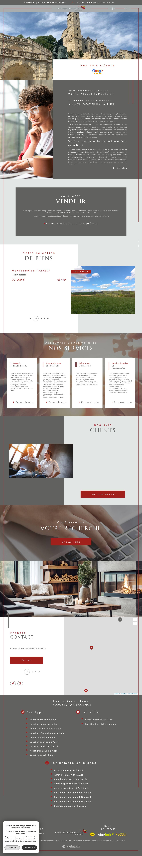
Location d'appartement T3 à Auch (73, 797)
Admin (96, 840)
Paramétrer (12, 848)
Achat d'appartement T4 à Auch (71, 788)
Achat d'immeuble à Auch (43, 750)
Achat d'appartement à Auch (45, 728)
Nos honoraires (63, 840)
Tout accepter (29, 848)
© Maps (123, 694)
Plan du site (74, 840)
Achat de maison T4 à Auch (68, 770)
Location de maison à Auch (44, 724)
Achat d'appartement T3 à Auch (71, 783)
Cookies (122, 840)
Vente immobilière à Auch (99, 719)
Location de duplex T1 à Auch (70, 806)
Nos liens (103, 840)
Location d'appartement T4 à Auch (72, 801)
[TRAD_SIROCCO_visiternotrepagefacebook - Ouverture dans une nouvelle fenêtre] (13, 683)
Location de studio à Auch (44, 742)
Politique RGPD (112, 840)
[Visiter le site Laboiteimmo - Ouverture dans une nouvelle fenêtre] (71, 849)
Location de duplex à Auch (44, 746)
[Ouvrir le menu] (128, 8)
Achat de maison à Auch (43, 719)
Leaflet (116, 694)
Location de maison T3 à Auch (70, 779)
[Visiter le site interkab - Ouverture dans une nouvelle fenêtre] (105, 834)
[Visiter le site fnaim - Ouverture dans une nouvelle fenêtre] (92, 834)
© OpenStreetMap (132, 694)
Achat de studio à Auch (42, 737)
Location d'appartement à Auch (47, 733)
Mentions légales (86, 840)
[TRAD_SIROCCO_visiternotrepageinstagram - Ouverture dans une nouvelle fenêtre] (20, 683)
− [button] (135, 623)
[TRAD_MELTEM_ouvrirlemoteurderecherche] (111, 8)
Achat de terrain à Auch (42, 755)
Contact (138, 245)
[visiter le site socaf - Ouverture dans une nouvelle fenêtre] (120, 834)
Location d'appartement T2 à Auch (72, 792)
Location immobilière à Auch (100, 724)
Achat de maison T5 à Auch (69, 774)
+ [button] (135, 619)
